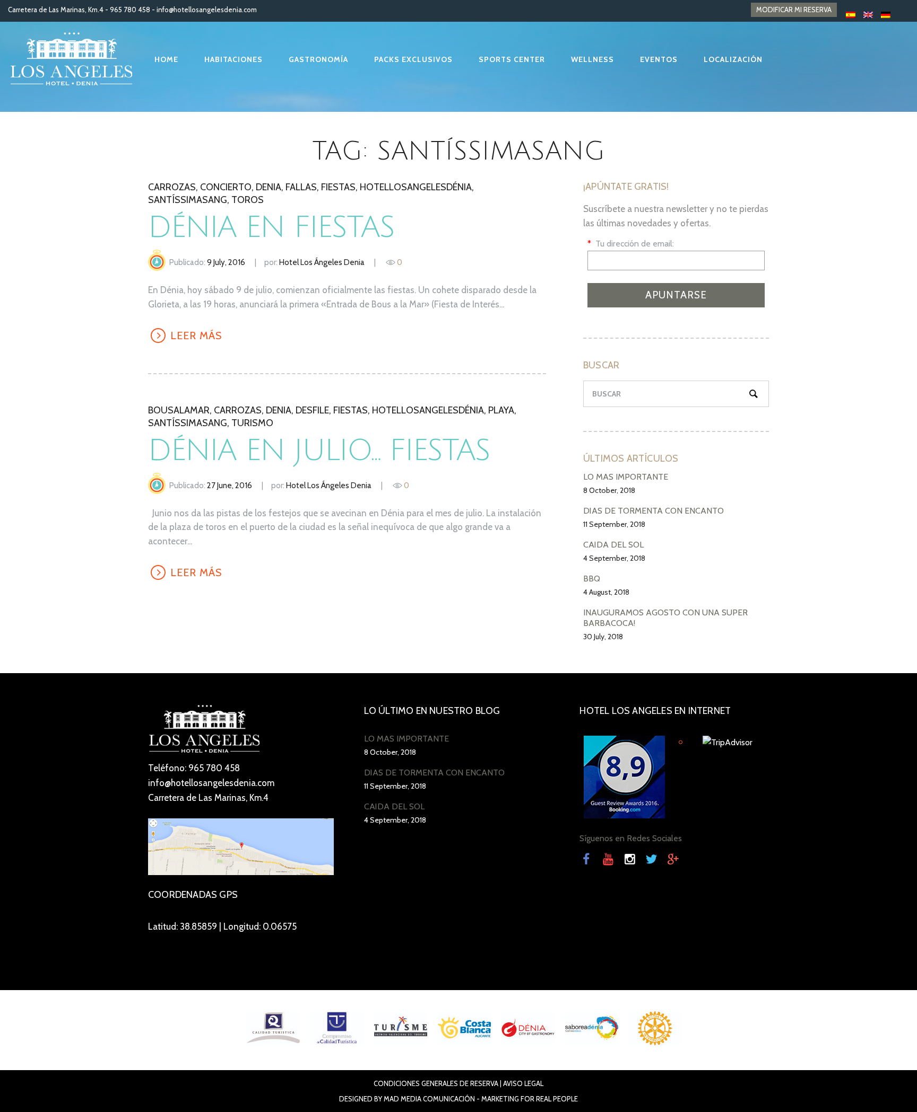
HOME (166, 59)
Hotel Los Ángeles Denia (322, 262)
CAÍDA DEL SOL (613, 545)
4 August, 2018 (606, 592)
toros (247, 200)
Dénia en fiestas (271, 227)
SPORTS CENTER (512, 59)
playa (501, 410)
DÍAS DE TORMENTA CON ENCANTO (653, 511)
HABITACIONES (233, 59)
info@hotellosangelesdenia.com (207, 9)
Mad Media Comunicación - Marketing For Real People (481, 1099)
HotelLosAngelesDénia (416, 187)
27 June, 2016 (229, 485)
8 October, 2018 (609, 490)
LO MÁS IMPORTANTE (625, 477)
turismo (252, 423)
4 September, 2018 (614, 558)
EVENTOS (659, 59)
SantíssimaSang (187, 200)
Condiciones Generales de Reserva (436, 1083)
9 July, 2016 (226, 262)
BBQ (591, 578)
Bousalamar (179, 410)
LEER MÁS (196, 335)
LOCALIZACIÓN (733, 59)
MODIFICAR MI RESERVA (794, 9)
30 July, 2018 (603, 636)
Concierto (226, 187)
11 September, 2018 (614, 524)
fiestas (338, 187)
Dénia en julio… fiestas (319, 451)
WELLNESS (592, 59)
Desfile (312, 410)
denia (268, 187)
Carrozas (172, 187)
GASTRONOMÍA (318, 59)
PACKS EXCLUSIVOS (413, 59)
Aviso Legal (523, 1083)
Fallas (301, 187)
